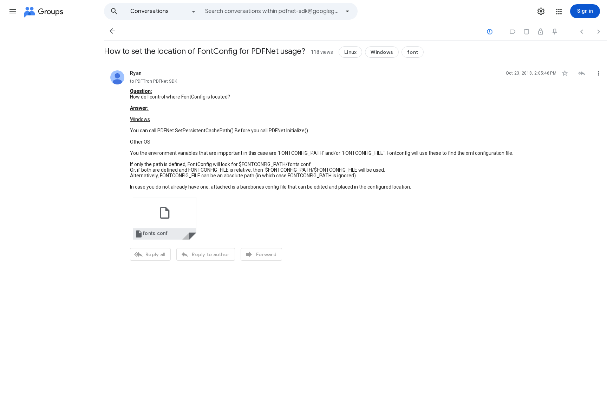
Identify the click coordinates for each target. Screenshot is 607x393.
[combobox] (272, 11)
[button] (12, 11)
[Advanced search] (347, 11)
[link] (164, 218)
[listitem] (355, 164)
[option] (163, 11)
